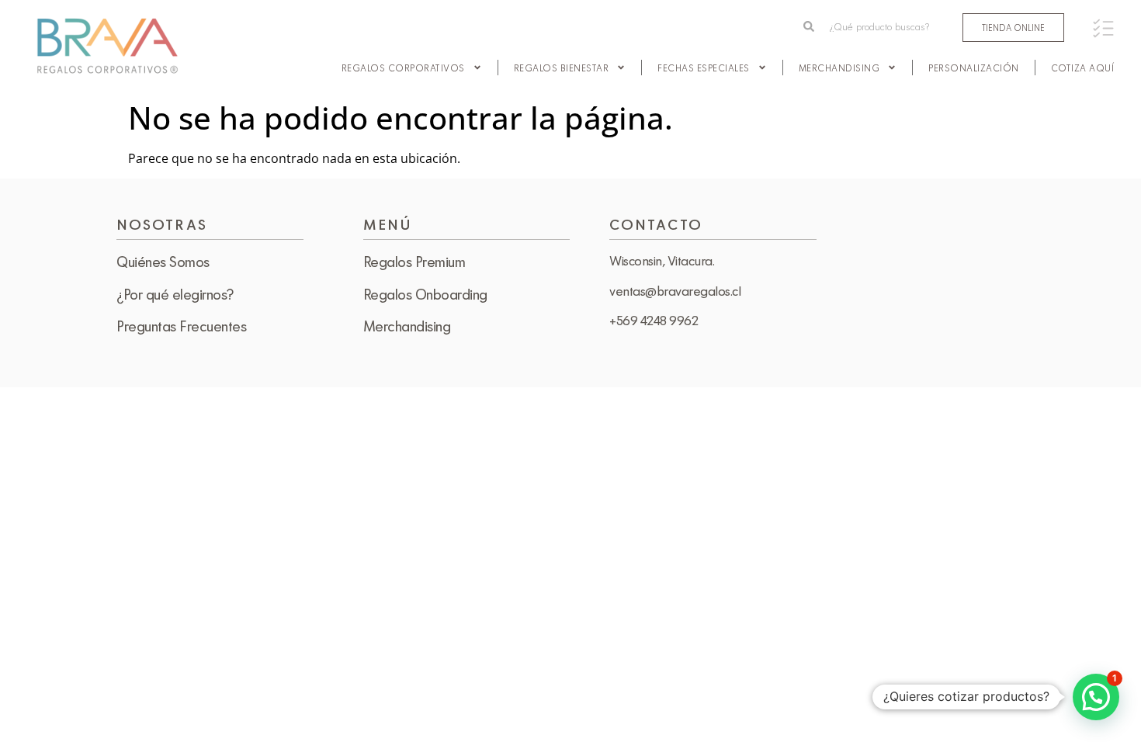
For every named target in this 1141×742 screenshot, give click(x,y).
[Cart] (1103, 28)
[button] (1096, 697)
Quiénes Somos (163, 261)
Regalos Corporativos (403, 67)
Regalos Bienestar (561, 67)
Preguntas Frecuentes (181, 326)
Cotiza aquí (1083, 67)
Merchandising (839, 67)
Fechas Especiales (703, 67)
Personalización (973, 67)
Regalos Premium (414, 261)
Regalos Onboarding (425, 294)
